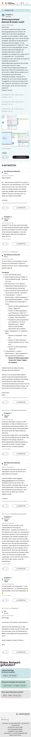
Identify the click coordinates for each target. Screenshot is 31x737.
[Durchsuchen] (3, 3)
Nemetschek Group (15, 735)
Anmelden (27, 3)
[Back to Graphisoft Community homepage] (10, 3)
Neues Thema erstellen (11, 695)
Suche (17, 3)
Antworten (21, 157)
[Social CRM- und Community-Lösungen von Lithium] (5, 719)
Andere (4, 153)
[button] (3, 157)
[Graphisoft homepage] (23, 714)
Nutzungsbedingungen (15, 729)
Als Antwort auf (11, 251)
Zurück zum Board (9, 676)
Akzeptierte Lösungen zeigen (14, 686)
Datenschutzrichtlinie (15, 727)
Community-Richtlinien (15, 731)
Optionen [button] (28, 9)
